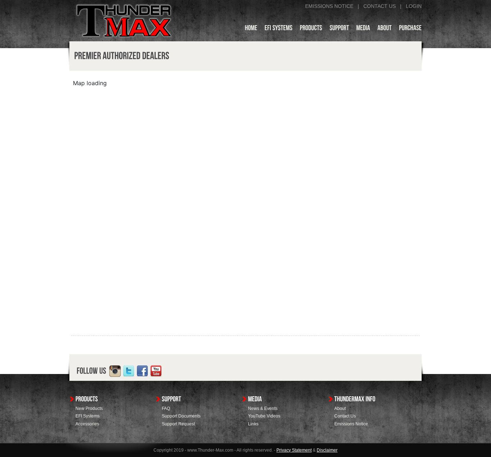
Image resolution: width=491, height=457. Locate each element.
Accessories (87, 423)
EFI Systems (87, 416)
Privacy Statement (294, 450)
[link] (115, 371)
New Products (89, 408)
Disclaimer (327, 450)
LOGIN (414, 6)
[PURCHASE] (410, 29)
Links (253, 423)
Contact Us (345, 416)
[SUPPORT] (339, 29)
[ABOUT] (384, 29)
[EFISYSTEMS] (279, 29)
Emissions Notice (351, 423)
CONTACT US (379, 6)
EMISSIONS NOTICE (329, 6)
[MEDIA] (363, 29)
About (340, 408)
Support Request (178, 423)
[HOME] (251, 29)
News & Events (262, 408)
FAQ (166, 408)
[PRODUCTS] (311, 29)
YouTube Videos (264, 416)
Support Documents (181, 416)
